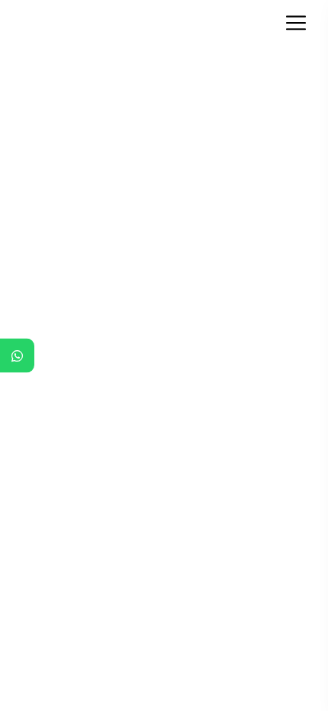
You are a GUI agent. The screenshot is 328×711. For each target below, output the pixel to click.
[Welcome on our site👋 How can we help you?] (17, 356)
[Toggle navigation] (300, 23)
